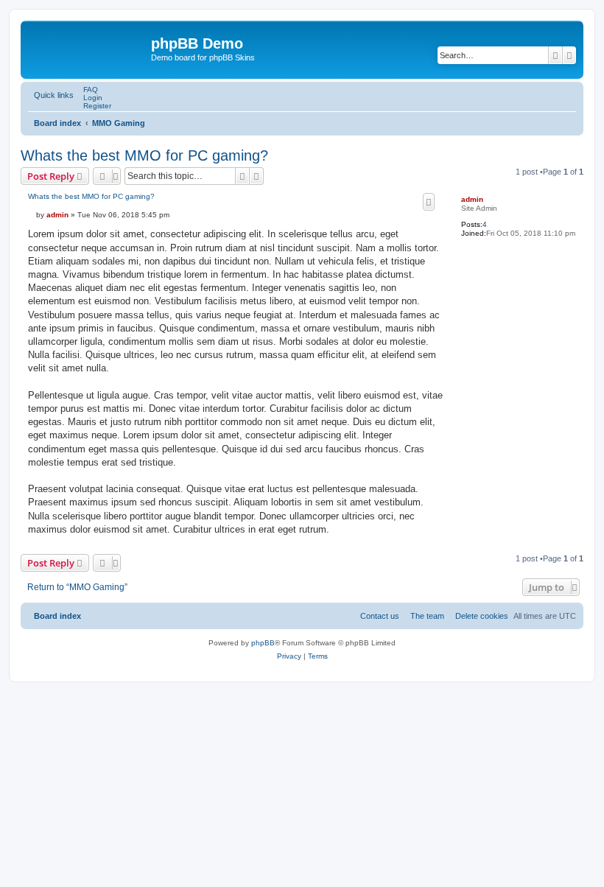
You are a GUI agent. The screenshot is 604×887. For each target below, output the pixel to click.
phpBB (263, 643)
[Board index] (87, 47)
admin (472, 199)
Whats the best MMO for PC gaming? (144, 155)
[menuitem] (87, 89)
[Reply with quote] (429, 202)
